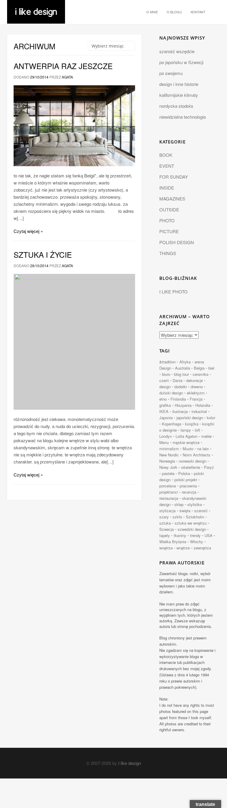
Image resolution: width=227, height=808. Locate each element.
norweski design (192, 461)
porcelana (167, 486)
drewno (197, 386)
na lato (203, 448)
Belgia (199, 368)
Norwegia (167, 461)
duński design (171, 393)
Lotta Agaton (186, 436)
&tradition (167, 362)
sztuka (165, 523)
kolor (211, 417)
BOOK (165, 155)
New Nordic (169, 455)
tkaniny (180, 535)
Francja (196, 399)
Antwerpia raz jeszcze (63, 65)
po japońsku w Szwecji (181, 62)
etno (163, 399)
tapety (164, 535)
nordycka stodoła (176, 106)
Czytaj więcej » (28, 231)
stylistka (194, 504)
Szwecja (166, 529)
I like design (129, 763)
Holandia (202, 405)
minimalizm (169, 448)
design (165, 386)
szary (164, 517)
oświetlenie (190, 467)
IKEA (163, 411)
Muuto (188, 448)
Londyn (165, 436)
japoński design (189, 417)
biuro (166, 374)
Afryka (185, 362)
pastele (168, 473)
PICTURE (169, 231)
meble (206, 436)
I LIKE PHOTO (173, 291)
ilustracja (180, 411)
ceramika (200, 374)
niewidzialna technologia (182, 117)
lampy (186, 430)
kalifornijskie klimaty (178, 95)
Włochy (196, 541)
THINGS (167, 253)
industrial (199, 411)
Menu (164, 442)
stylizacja (167, 510)
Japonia (166, 417)
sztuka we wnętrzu (191, 523)
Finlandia (178, 399)
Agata (67, 76)
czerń (164, 380)
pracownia (188, 486)
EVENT (166, 166)
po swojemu (171, 73)
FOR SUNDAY (173, 177)
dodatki (180, 386)
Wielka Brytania (172, 541)
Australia (182, 368)
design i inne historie (178, 84)
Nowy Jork (168, 467)
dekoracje (194, 380)
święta (184, 510)
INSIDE (166, 188)
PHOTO (167, 220)
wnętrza (166, 548)
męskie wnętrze (186, 442)
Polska (184, 473)
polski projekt (185, 479)
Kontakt (198, 11)
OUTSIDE (169, 209)
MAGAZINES (172, 198)
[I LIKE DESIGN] (36, 7)
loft (197, 430)
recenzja (189, 492)
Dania (177, 380)
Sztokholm (195, 517)
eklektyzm (196, 393)
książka (191, 424)
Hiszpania (183, 405)
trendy (195, 535)
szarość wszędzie (176, 51)
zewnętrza (202, 548)
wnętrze (183, 548)
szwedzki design (192, 529)
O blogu (174, 11)
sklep (179, 504)
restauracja (168, 498)
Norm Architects (196, 455)
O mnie (152, 11)
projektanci (168, 492)
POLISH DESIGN (176, 242)
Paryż (209, 467)
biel (211, 368)
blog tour (181, 374)
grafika (165, 405)
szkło (177, 517)
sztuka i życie (43, 254)
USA (209, 535)
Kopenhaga (171, 424)
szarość (201, 510)
